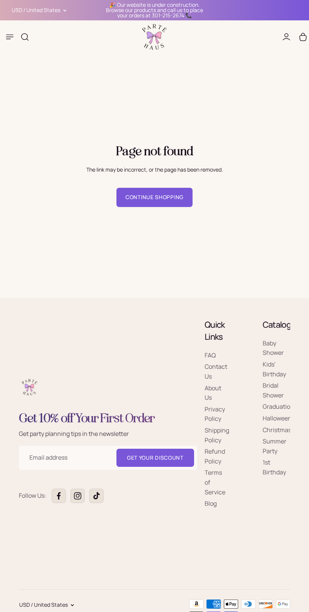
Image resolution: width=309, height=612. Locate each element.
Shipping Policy (217, 435)
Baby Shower (273, 348)
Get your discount (155, 457)
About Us (213, 393)
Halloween (277, 418)
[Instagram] (77, 495)
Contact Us (216, 372)
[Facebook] (58, 495)
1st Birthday (274, 468)
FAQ (210, 355)
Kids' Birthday (274, 369)
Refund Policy (215, 456)
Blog (211, 503)
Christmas (277, 430)
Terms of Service (215, 482)
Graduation (278, 407)
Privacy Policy (215, 414)
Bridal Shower (273, 390)
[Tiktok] (96, 495)
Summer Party (274, 446)
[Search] (25, 37)
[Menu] (10, 37)
